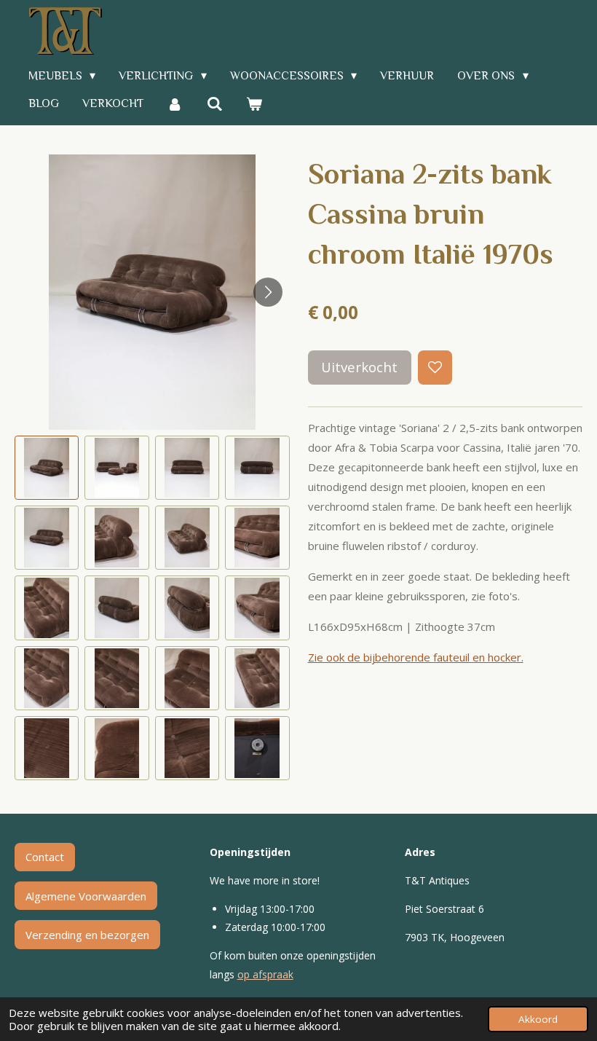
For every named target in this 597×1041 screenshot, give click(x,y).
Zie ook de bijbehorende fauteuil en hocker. (415, 657)
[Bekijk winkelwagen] (254, 104)
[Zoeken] (214, 104)
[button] (47, 468)
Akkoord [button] (538, 1019)
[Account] (175, 104)
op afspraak (265, 974)
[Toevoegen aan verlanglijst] (435, 367)
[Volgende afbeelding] (267, 292)
